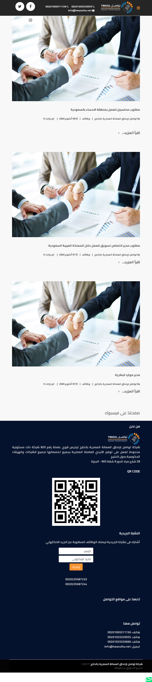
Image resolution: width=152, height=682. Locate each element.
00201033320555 (81, 6)
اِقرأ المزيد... (130, 133)
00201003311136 (55, 6)
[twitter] (19, 6)
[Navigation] (138, 8)
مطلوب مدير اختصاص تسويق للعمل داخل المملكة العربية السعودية (94, 245)
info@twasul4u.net (80, 10)
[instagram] (126, 611)
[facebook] (30, 6)
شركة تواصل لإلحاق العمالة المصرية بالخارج (116, 664)
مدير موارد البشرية (127, 375)
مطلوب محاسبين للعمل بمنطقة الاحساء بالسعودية (105, 109)
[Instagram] (30, 20)
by (117, 118)
